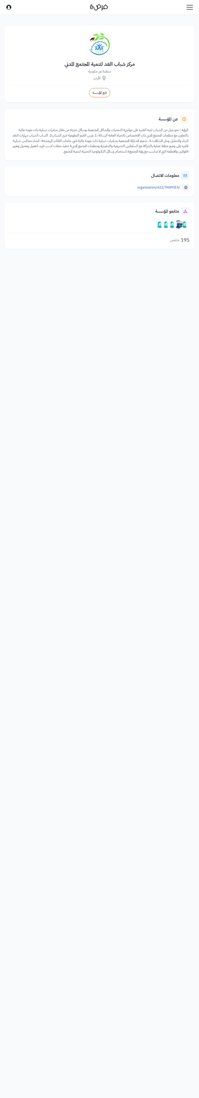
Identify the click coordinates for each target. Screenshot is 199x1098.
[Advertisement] (99, 1086)
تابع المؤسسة (100, 92)
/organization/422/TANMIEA (158, 187)
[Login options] (8, 7)
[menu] (189, 7)
